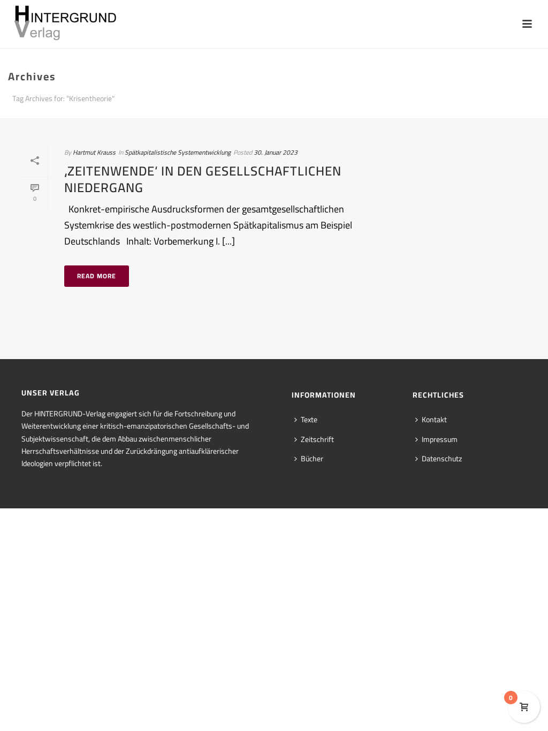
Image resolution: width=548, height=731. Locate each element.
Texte (309, 420)
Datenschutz (442, 459)
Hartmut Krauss (94, 152)
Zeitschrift (317, 439)
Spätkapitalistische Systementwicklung (178, 152)
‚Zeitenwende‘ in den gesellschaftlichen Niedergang (202, 179)
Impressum (440, 439)
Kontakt (434, 420)
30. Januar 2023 (276, 152)
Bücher (312, 459)
